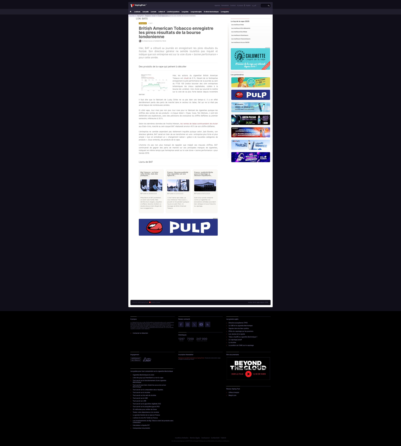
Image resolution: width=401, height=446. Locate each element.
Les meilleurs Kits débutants (240, 28)
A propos (240, 5)
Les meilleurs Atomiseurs (239, 35)
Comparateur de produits (141, 428)
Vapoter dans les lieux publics (239, 328)
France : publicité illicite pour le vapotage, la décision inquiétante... (203, 173)
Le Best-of (161, 12)
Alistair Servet (148, 41)
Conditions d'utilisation (181, 438)
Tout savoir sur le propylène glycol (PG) (146, 406)
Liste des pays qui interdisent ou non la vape (148, 377)
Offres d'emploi (234, 392)
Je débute (137, 12)
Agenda (217, 5)
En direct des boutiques (211, 12)
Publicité (223, 438)
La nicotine (232, 342)
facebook (181, 324)
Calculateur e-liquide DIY (141, 425)
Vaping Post (147, 4)
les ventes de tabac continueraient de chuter (199, 124)
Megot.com (232, 395)
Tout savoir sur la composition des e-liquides (148, 389)
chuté (186, 78)
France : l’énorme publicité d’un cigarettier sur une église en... (177, 173)
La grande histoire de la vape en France (146, 415)
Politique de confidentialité (206, 441)
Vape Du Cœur (147, 359)
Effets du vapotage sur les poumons (241, 331)
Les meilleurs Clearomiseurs (240, 39)
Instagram (187, 324)
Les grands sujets (196, 12)
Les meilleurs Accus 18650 (240, 42)
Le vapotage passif (235, 340)
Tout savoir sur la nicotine (141, 392)
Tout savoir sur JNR (139, 401)
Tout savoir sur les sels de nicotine (144, 395)
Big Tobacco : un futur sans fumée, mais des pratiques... (149, 173)
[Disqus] (178, 266)
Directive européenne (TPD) (238, 323)
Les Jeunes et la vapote (237, 334)
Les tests (153, 12)
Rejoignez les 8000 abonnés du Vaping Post (191, 358)
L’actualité (145, 12)
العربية (254, 5)
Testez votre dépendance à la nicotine (146, 412)
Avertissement (205, 438)
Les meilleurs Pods (237, 24)
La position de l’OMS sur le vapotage (241, 345)
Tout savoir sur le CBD (140, 398)
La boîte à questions (173, 12)
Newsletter (225, 5)
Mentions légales (195, 438)
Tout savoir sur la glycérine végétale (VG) (147, 404)
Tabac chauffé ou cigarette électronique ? (243, 337)
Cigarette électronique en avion (143, 375)
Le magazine (225, 12)
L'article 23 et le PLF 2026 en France (145, 418)
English (248, 5)
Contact (233, 5)
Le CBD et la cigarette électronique (241, 325)
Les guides (185, 12)
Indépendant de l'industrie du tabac (135, 359)
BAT (151, 23)
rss (207, 324)
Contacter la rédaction (140, 333)
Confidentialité (215, 438)
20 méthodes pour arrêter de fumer (145, 409)
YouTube (201, 324)
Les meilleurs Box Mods (239, 32)
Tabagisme (148, 15)
